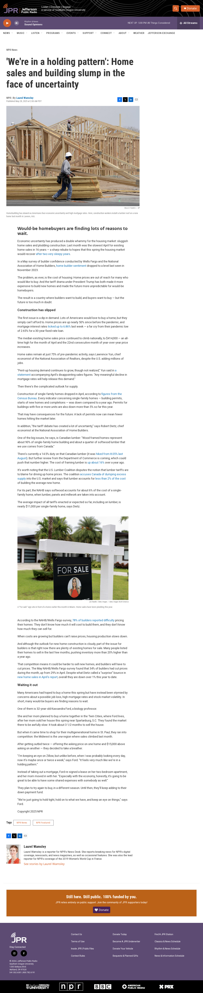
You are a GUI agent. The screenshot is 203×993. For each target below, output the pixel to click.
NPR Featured (43, 822)
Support (88, 33)
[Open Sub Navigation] (12, 33)
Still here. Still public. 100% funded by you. (101, 896)
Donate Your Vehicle (123, 949)
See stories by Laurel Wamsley (44, 864)
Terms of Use (78, 941)
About (123, 33)
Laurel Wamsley (24, 97)
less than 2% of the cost (110, 478)
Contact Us (76, 934)
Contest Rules (78, 956)
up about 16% (96, 462)
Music (20, 33)
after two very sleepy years (53, 254)
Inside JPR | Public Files (82, 949)
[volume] (16, 23)
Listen (35, 33)
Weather (138, 33)
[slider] (21, 23)
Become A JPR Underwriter (126, 941)
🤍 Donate (102, 910)
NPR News (11, 49)
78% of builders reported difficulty (93, 620)
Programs (53, 33)
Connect (106, 33)
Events (71, 33)
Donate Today (120, 934)
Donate (192, 8)
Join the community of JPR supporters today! (122, 902)
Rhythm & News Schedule (167, 949)
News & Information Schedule (169, 956)
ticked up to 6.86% (59, 326)
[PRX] (166, 987)
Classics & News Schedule (167, 941)
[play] (7, 23)
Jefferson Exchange (161, 33)
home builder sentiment (71, 265)
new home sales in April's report (37, 677)
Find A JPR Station (164, 934)
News (6, 33)
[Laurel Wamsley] (13, 854)
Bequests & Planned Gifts (125, 956)
